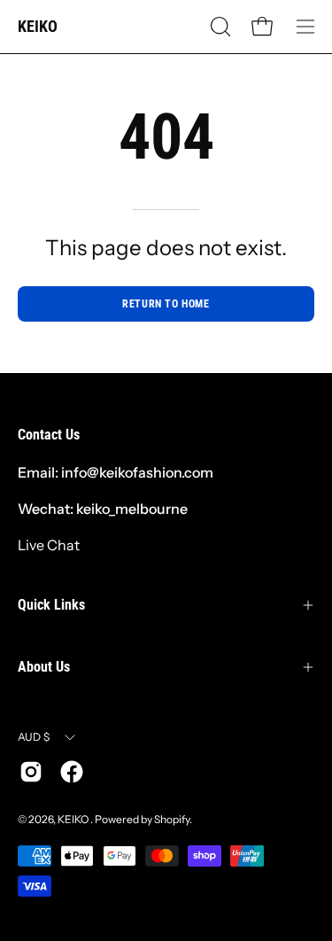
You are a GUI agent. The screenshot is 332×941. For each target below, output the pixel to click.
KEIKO (38, 26)
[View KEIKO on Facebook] (71, 771)
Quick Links (51, 604)
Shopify (171, 819)
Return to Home (165, 304)
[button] (218, 26)
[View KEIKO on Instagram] (31, 771)
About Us (44, 666)
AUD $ (34, 736)
